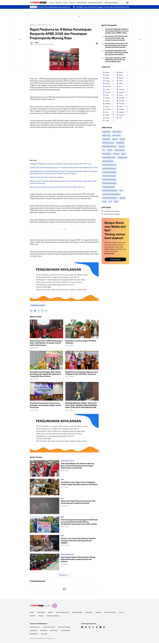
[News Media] (54, 605)
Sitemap (40, 615)
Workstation (88, 612)
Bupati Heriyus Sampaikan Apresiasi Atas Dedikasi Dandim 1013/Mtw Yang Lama (57, 187)
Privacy (121, 612)
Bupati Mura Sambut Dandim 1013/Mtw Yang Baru (46, 177)
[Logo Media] (37, 605)
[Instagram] (86, 627)
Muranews (44, 634)
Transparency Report (52, 615)
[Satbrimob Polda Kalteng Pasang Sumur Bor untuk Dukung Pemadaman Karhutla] (44, 506)
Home (52, 2)
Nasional (58, 2)
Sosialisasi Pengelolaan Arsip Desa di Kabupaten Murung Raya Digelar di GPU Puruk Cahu (60, 164)
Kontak (32, 612)
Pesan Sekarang (115, 259)
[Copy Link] (46, 310)
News (62, 479)
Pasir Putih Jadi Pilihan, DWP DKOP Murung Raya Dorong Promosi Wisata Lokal (115, 60)
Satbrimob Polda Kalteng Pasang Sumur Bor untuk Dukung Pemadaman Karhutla (117, 7)
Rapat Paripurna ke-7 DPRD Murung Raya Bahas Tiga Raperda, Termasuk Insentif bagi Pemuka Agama (46, 343)
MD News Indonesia (64, 627)
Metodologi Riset (77, 612)
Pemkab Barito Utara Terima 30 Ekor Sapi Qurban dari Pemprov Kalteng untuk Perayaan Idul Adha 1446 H (116, 45)
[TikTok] (97, 627)
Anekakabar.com (35, 627)
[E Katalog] (48, 605)
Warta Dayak (54, 630)
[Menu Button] (127, 2)
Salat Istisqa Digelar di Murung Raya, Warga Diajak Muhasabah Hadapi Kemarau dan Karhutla (78, 559)
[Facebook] (34, 310)
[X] (38, 310)
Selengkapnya (63, 575)
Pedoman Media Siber (62, 612)
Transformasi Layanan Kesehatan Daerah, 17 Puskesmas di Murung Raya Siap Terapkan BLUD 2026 (64, 167)
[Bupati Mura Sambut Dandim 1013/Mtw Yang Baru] (82, 329)
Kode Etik (32, 615)
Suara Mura (43, 630)
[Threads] (89, 627)
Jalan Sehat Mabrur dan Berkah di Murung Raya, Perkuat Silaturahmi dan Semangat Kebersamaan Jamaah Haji (77, 466)
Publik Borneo (34, 634)
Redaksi (50, 612)
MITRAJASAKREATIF (39, 638)
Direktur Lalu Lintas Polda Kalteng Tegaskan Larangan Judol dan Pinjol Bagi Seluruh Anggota (78, 540)
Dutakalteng (33, 630)
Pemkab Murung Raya (95, 2)
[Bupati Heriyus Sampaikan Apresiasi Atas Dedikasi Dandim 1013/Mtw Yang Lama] (82, 360)
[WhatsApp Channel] (104, 627)
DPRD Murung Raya (111, 2)
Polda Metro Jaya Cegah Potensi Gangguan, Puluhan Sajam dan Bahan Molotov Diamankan (57, 7)
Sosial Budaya (81, 2)
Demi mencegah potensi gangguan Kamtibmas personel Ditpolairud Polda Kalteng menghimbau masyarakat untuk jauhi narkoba (79, 522)
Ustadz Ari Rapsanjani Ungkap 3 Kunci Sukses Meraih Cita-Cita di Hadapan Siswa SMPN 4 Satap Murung (116, 31)
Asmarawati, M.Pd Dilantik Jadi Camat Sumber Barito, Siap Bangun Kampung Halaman (116, 38)
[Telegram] (42, 310)
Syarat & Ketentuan (110, 612)
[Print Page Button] (97, 43)
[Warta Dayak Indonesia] (38, 2)
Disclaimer (98, 612)
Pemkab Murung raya (67, 461)
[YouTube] (100, 627)
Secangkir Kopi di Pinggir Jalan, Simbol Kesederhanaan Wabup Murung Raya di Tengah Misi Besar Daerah (45, 374)
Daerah (65, 2)
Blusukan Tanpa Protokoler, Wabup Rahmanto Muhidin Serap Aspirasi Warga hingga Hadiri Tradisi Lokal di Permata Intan (63, 182)
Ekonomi (72, 2)
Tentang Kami (41, 612)
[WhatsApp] (31, 310)
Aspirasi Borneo (65, 630)
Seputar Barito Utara (49, 627)
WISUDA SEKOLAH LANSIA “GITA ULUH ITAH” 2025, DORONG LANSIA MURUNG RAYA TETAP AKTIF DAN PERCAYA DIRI (81, 405)
